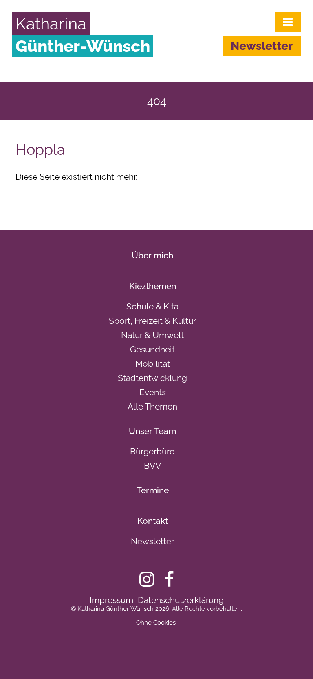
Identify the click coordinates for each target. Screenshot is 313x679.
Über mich (152, 255)
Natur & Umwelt (152, 335)
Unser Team (152, 431)
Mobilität (152, 363)
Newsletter (262, 46)
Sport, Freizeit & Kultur (152, 321)
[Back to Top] (293, 658)
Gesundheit (152, 349)
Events (152, 392)
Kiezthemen (152, 286)
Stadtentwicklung (152, 378)
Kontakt (152, 521)
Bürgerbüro (152, 451)
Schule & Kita (152, 306)
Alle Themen (152, 406)
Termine (153, 490)
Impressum (111, 600)
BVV (152, 466)
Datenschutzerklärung (181, 600)
